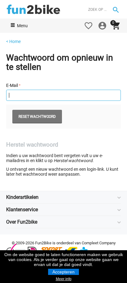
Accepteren (63, 271)
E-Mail (12, 85)
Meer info (64, 279)
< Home (13, 41)
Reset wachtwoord (37, 116)
